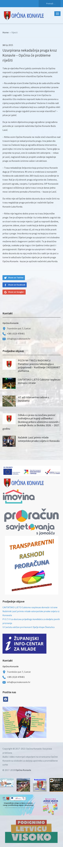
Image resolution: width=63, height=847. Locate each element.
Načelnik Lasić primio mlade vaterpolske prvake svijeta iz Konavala (38, 439)
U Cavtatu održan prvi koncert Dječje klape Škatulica (28, 627)
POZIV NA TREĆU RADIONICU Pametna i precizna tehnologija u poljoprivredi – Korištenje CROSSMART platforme (39, 365)
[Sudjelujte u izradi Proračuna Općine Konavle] (7, 782)
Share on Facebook (16, 284)
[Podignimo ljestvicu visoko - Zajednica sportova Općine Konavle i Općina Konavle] (31, 831)
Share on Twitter (15, 277)
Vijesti (14, 32)
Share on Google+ (16, 292)
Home (5, 32)
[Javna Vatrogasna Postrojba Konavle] (23, 785)
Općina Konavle (23, 770)
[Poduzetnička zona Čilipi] (40, 785)
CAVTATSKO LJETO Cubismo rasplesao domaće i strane (29, 607)
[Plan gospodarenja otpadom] (35, 722)
